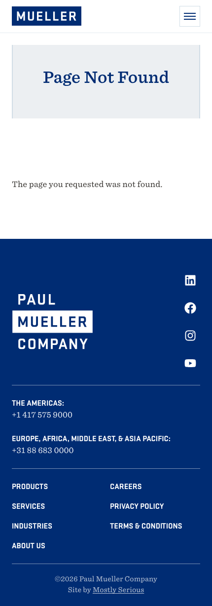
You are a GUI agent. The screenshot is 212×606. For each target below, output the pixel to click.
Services (28, 506)
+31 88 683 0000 (43, 450)
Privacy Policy (137, 506)
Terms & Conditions (146, 526)
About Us (28, 546)
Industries (32, 526)
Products (30, 487)
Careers (126, 487)
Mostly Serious (118, 590)
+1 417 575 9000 (42, 414)
